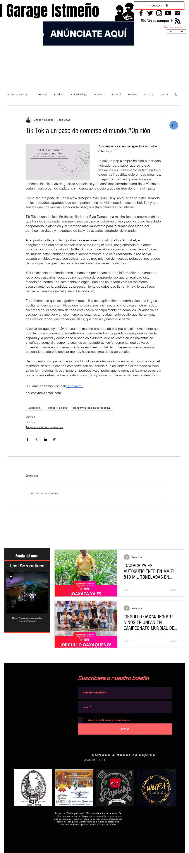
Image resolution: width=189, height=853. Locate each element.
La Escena (41, 94)
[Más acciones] (160, 120)
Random (58, 94)
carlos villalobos (57, 407)
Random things (79, 94)
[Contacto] (177, 13)
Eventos (132, 94)
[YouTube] (168, 13)
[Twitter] (150, 13)
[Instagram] (159, 13)
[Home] (173, 125)
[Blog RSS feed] (178, 21)
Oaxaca (148, 94)
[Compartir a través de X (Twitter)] (36, 439)
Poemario (99, 94)
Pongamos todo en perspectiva (44, 427)
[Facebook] (141, 13)
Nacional (116, 94)
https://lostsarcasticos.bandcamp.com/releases (27, 619)
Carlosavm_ (35, 407)
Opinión (30, 416)
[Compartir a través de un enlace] (54, 439)
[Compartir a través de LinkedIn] (45, 439)
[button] (175, 94)
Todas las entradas (18, 94)
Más (162, 94)
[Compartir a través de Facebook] (27, 439)
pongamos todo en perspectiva (92, 407)
